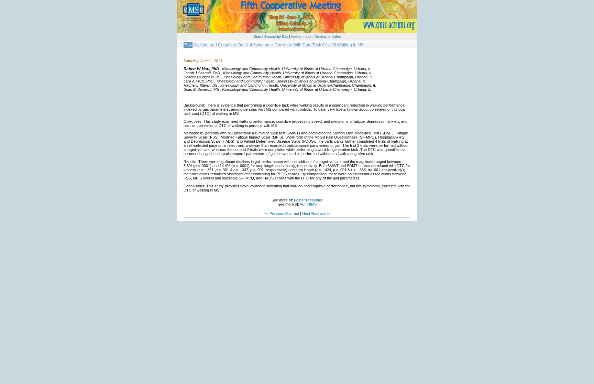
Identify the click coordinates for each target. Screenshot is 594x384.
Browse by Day (276, 37)
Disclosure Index (328, 37)
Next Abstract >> (316, 213)
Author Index (301, 37)
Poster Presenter (308, 200)
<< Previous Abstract (281, 213)
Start (257, 37)
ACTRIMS (308, 204)
